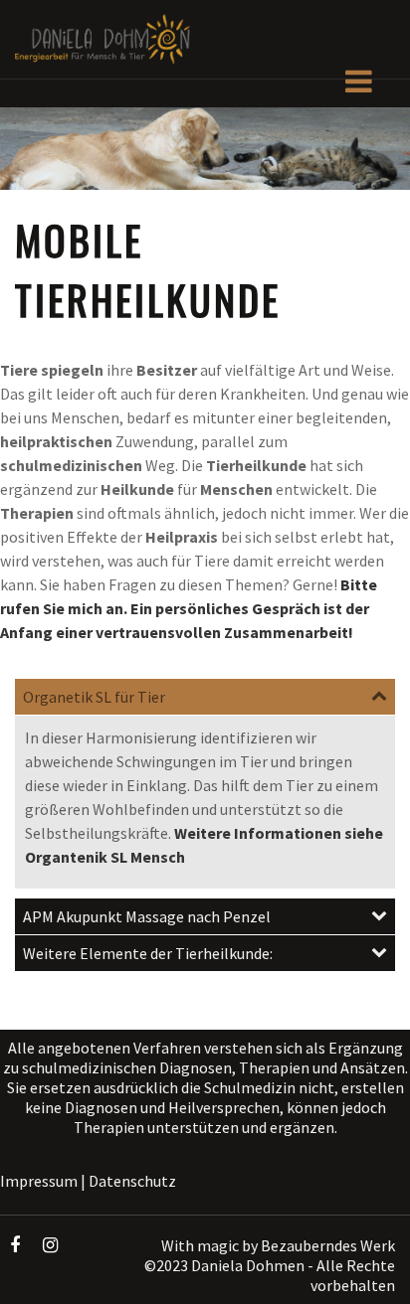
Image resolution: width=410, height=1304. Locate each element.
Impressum (39, 1181)
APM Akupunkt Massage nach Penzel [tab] (147, 916)
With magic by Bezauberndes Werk (278, 1245)
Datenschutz (132, 1181)
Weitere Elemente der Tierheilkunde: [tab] (148, 953)
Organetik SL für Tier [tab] (94, 697)
